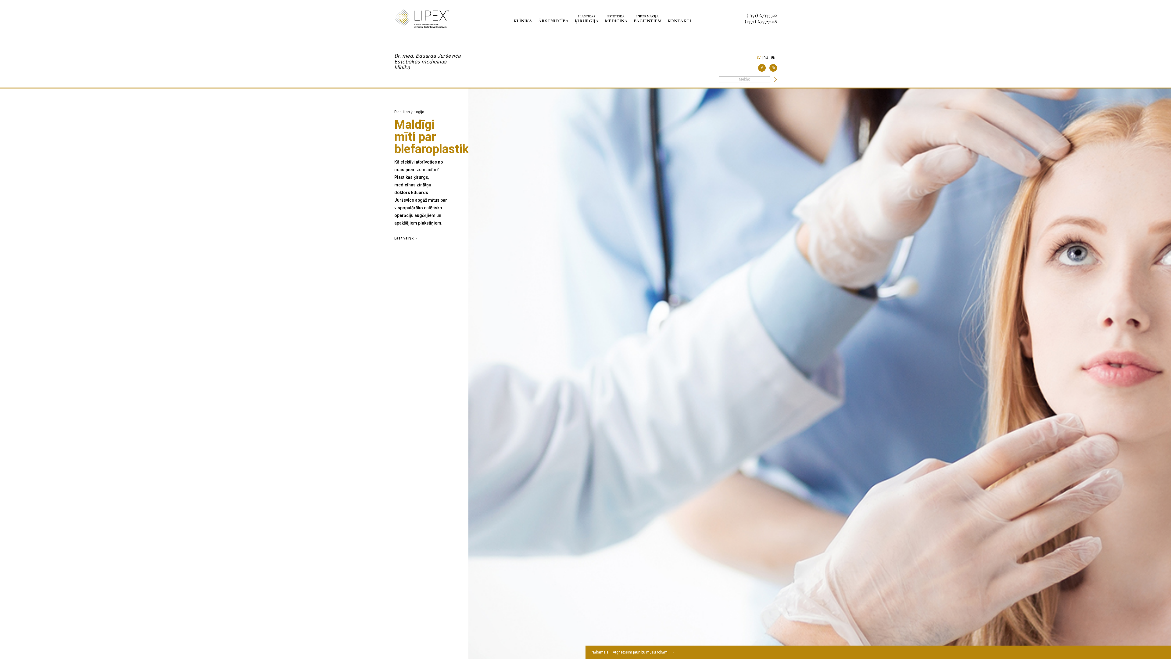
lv (759, 57)
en (773, 57)
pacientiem (647, 18)
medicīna (616, 18)
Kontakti (679, 21)
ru (766, 57)
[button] (878, 652)
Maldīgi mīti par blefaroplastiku (421, 137)
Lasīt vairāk (404, 238)
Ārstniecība (553, 21)
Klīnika (523, 21)
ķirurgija (587, 18)
